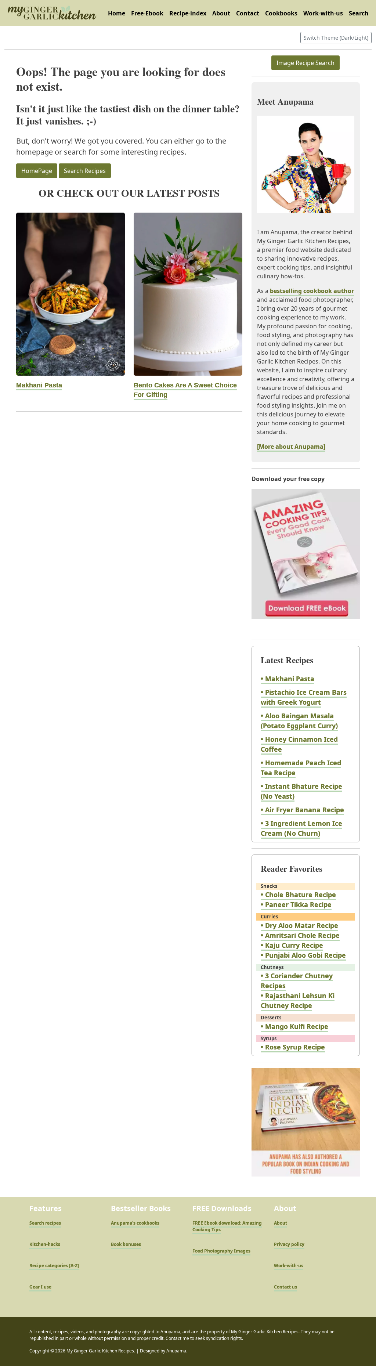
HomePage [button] (36, 171)
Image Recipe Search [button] (305, 63)
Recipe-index (187, 13)
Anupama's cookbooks (135, 1223)
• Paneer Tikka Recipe (296, 904)
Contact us (285, 1287)
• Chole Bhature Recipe (298, 894)
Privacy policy (289, 1244)
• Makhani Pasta (287, 678)
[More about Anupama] (291, 446)
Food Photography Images (221, 1251)
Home (116, 13)
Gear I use (40, 1287)
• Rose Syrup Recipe (293, 1046)
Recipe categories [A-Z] (54, 1265)
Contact (247, 13)
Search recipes (45, 1223)
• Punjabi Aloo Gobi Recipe (303, 955)
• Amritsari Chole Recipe (300, 935)
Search (359, 13)
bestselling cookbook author (312, 291)
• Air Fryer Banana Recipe (302, 809)
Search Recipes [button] (85, 171)
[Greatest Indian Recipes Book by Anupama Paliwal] (306, 1129)
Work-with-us (323, 13)
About (221, 13)
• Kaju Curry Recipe (292, 945)
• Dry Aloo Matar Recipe (299, 925)
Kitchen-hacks (44, 1244)
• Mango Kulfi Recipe (294, 1026)
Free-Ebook (147, 13)
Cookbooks (281, 13)
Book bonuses (126, 1244)
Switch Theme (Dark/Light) (336, 37)
